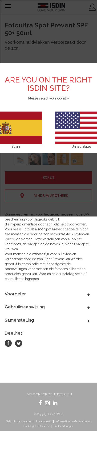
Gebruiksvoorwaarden (19, 421)
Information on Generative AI (73, 421)
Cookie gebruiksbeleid (37, 426)
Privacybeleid (44, 421)
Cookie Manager (63, 426)
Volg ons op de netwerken (49, 394)
